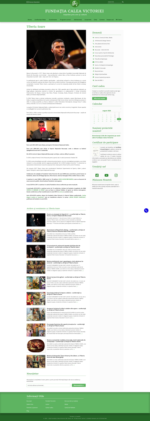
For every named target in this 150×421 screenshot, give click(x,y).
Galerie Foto (30, 404)
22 (114, 119)
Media (66, 404)
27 (106, 121)
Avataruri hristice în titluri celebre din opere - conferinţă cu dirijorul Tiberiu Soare (66, 309)
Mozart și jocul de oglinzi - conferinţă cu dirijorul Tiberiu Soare (66, 277)
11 (98, 117)
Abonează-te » (79, 385)
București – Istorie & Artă (102, 50)
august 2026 (106, 111)
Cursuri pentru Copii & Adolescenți (104, 53)
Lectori (47, 404)
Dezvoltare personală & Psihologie (104, 56)
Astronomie (98, 46)
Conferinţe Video (40, 20)
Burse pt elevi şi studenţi (71, 401)
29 (114, 121)
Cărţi (95, 20)
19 (102, 119)
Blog (28, 411)
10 (94, 117)
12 (102, 117)
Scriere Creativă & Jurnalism (102, 77)
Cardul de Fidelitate (70, 407)
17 (94, 119)
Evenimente (53, 20)
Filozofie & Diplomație (101, 59)
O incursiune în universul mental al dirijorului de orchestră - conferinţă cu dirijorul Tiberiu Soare (63, 246)
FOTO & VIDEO (99, 62)
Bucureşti (29, 401)
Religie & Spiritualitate (101, 74)
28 (110, 121)
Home (30, 20)
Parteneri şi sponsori (32, 407)
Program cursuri (65, 20)
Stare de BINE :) (99, 80)
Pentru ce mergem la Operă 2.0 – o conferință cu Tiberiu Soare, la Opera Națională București (66, 215)
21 (110, 119)
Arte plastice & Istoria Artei (102, 43)
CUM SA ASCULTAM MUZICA (65, 179)
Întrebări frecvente (50, 401)
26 (102, 121)
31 (94, 123)
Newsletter (34, 2)
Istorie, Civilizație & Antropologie (104, 65)
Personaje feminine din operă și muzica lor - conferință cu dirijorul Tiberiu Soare (66, 325)
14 (110, 117)
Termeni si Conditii (75, 416)
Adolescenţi (78, 20)
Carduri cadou (49, 407)
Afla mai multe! (99, 99)
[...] (81, 223)
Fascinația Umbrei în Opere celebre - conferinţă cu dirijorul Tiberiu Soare (64, 293)
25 (98, 121)
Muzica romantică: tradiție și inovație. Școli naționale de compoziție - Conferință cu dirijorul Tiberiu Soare (66, 340)
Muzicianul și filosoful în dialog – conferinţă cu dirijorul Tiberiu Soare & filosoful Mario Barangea (66, 230)
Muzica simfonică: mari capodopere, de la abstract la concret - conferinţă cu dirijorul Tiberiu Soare (65, 262)
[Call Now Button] (146, 210)
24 (94, 121)
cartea (61, 192)
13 (106, 117)
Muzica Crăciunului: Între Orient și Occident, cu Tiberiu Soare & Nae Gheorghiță (66, 356)
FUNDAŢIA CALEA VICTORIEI (74, 11)
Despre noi (110, 20)
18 (98, 119)
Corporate (88, 20)
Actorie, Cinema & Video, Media (103, 37)
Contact (102, 20)
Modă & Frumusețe (100, 68)
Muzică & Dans (99, 71)
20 (106, 119)
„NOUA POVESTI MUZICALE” (77, 197)
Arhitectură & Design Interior (103, 40)
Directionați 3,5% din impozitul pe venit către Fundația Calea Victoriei (106, 137)
